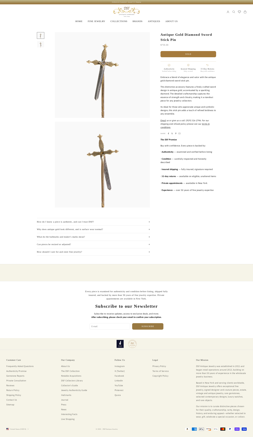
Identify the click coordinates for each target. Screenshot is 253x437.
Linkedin (119, 380)
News (64, 409)
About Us (65, 366)
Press (63, 404)
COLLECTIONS (118, 21)
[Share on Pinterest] (176, 133)
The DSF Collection (70, 371)
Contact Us (11, 400)
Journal (64, 400)
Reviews (10, 385)
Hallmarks (66, 395)
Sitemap (10, 404)
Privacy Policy (159, 366)
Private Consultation (16, 380)
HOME (78, 21)
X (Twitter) (120, 371)
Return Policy (12, 390)
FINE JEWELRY (96, 21)
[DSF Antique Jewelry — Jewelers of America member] (120, 344)
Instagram (120, 366)
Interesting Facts (69, 414)
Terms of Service (160, 371)
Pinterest (119, 390)
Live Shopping (68, 419)
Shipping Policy (13, 395)
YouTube (119, 385)
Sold (188, 54)
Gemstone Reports (15, 376)
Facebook (119, 376)
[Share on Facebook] (168, 133)
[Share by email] (179, 133)
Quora (118, 395)
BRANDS (137, 21)
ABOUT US (171, 21)
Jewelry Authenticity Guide (74, 390)
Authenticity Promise (16, 371)
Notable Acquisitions (71, 376)
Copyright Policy (160, 376)
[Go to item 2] (40, 44)
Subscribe (148, 326)
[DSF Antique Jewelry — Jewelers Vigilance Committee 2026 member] (132, 344)
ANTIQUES (154, 21)
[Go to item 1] (40, 35)
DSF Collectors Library (72, 380)
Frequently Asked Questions (20, 366)
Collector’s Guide (69, 385)
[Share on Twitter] (172, 133)
